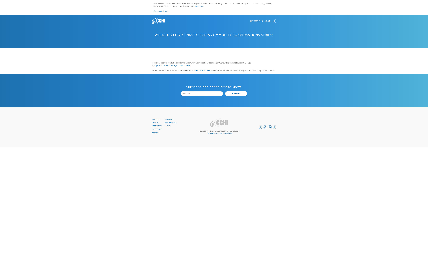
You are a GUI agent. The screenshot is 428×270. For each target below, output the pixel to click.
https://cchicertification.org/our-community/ (172, 65)
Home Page (156, 119)
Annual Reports (171, 123)
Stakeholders (157, 129)
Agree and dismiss (161, 11)
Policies (168, 126)
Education (155, 133)
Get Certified (256, 21)
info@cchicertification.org (214, 133)
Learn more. (199, 6)
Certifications (157, 126)
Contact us (169, 119)
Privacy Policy (227, 133)
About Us (155, 123)
